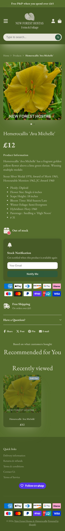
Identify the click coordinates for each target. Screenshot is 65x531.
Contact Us (9, 471)
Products (17, 55)
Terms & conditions (13, 466)
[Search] (58, 37)
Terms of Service (11, 477)
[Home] (29, 21)
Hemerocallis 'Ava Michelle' (22, 401)
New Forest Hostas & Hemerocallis (30, 521)
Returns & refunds (13, 461)
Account (53, 21)
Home (6, 55)
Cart (60, 21)
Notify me (32, 273)
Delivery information (14, 455)
